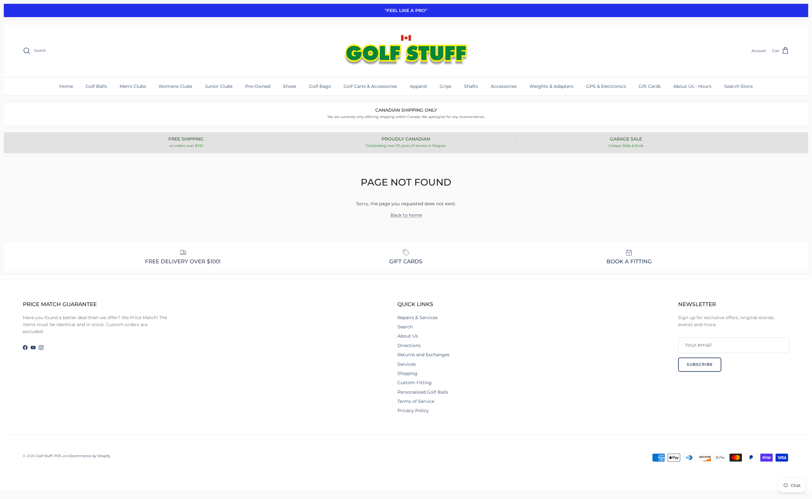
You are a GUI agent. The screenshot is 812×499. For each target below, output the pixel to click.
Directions (409, 345)
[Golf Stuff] (406, 51)
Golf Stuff (44, 456)
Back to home (406, 215)
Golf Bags (320, 86)
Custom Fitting (414, 382)
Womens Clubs (175, 86)
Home (66, 86)
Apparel (418, 86)
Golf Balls (96, 86)
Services (406, 364)
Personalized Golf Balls (422, 392)
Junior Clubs (218, 86)
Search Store (738, 86)
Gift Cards (649, 86)
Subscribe (700, 364)
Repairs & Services (417, 317)
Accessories (504, 86)
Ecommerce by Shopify (90, 456)
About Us (407, 336)
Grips (445, 86)
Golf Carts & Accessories (370, 86)
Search (405, 327)
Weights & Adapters (551, 86)
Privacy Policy (413, 410)
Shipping (407, 373)
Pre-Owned (257, 86)
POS (58, 456)
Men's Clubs (133, 86)
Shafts (471, 86)
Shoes (289, 86)
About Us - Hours (692, 86)
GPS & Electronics (606, 86)
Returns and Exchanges (423, 355)
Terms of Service (415, 401)
